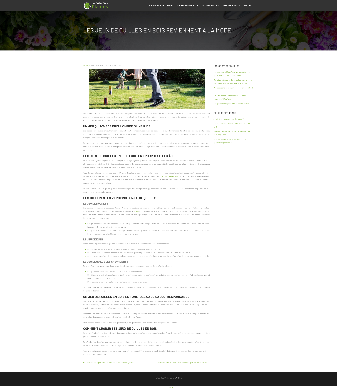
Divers (247, 5)
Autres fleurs (210, 5)
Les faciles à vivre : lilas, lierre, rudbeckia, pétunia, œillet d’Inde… (182, 362)
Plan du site (168, 387)
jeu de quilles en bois (170, 176)
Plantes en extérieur (160, 5)
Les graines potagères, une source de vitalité (231, 103)
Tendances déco (231, 5)
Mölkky (136, 211)
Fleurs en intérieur (187, 5)
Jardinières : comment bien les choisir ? (229, 119)
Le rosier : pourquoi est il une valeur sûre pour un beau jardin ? (110, 362)
